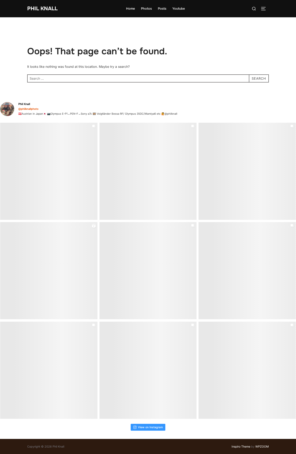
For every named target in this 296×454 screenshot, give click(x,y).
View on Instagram (150, 427)
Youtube (178, 8)
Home (130, 8)
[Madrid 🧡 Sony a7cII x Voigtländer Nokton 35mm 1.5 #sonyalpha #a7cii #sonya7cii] (247, 171)
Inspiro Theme (241, 446)
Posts (162, 8)
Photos (146, 8)
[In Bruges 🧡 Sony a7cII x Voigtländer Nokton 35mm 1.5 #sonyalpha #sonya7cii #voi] (148, 171)
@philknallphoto (28, 108)
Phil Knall (42, 8)
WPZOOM (262, 446)
